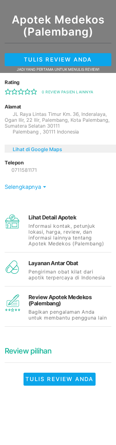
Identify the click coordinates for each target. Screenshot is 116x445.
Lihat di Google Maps (37, 149)
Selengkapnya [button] (23, 187)
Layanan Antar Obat (53, 263)
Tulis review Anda (58, 59)
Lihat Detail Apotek (52, 217)
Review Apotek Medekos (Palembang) (60, 300)
